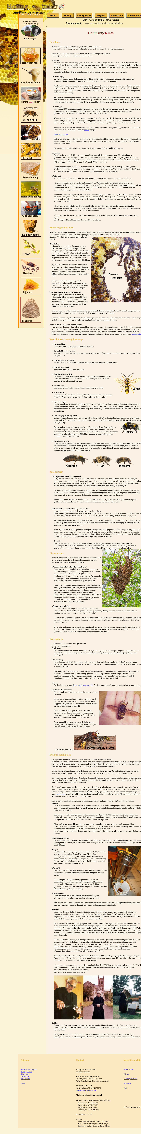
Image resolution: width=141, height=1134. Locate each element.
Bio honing (25, 1074)
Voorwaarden (128, 1069)
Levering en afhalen (130, 1078)
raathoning (60, 794)
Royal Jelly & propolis (29, 1069)
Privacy (126, 1074)
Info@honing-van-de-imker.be (86, 1090)
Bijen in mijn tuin (61, 134)
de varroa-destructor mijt (83, 685)
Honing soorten (26, 1072)
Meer (23, 1083)
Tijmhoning (25, 1076)
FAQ (125, 1088)
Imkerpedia (136, 334)
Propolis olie (25, 1078)
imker (86, 130)
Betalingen (127, 1083)
